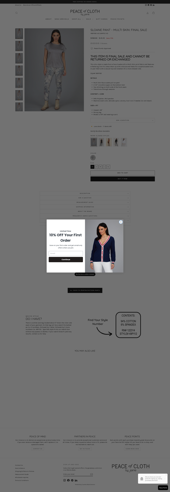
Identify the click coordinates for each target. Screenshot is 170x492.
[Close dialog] (121, 222)
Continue (66, 259)
